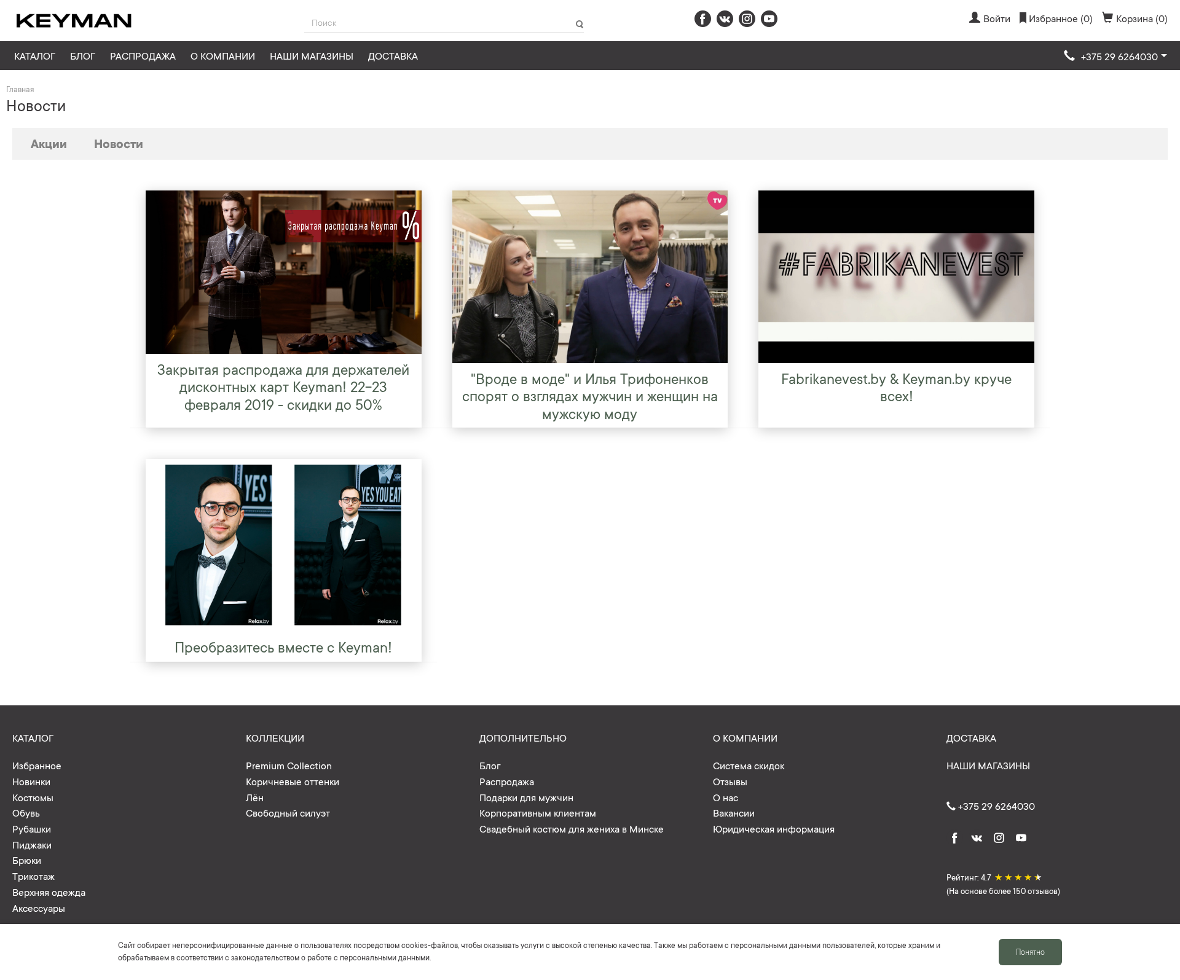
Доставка (393, 55)
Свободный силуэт (288, 812)
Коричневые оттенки (292, 780)
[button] (1115, 57)
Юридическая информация (774, 828)
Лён (255, 796)
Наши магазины (311, 55)
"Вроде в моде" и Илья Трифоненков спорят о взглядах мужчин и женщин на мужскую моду (590, 395)
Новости (118, 143)
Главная (20, 89)
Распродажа (143, 55)
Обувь (26, 812)
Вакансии (734, 812)
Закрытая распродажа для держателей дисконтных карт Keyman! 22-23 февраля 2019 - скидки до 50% (283, 386)
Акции (49, 143)
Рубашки (31, 828)
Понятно (1030, 951)
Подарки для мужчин (526, 796)
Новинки (31, 780)
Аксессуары (38, 907)
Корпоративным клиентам (537, 812)
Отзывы (730, 780)
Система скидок (748, 764)
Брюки (26, 859)
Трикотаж (33, 875)
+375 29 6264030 (995, 805)
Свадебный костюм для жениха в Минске (571, 828)
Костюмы (32, 796)
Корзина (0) (1142, 17)
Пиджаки (32, 844)
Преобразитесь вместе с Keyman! (283, 646)
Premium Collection (289, 764)
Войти (996, 17)
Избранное (36, 764)
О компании (223, 55)
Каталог (34, 55)
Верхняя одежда (48, 891)
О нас (725, 796)
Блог (82, 55)
